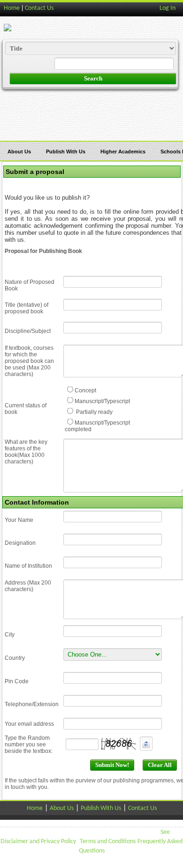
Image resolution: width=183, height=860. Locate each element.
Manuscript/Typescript (102, 401)
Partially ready (94, 412)
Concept (85, 390)
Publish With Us (65, 151)
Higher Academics (122, 151)
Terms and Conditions (108, 841)
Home (12, 8)
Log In (167, 8)
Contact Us (39, 8)
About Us (19, 151)
